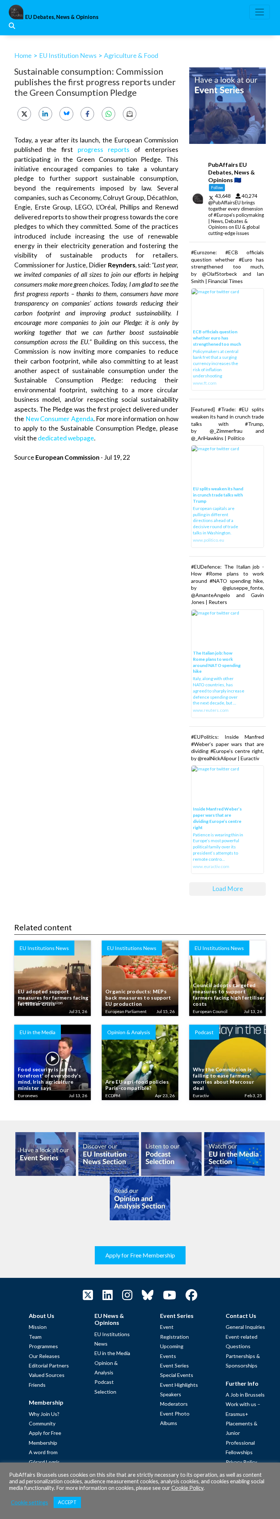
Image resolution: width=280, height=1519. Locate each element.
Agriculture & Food (131, 55)
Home (23, 55)
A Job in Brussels (245, 1395)
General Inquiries (245, 1327)
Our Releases (44, 1356)
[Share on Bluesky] (66, 114)
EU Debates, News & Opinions (61, 17)
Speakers (170, 1394)
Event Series (174, 1365)
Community (42, 1423)
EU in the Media (112, 1353)
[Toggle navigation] (259, 12)
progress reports (103, 149)
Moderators (174, 1404)
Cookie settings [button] (29, 1502)
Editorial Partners (49, 1365)
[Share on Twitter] (24, 114)
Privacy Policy (241, 1462)
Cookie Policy (187, 1488)
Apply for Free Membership (140, 1255)
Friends (37, 1385)
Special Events (176, 1375)
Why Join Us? (44, 1414)
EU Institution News (68, 55)
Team (35, 1337)
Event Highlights (179, 1385)
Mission (38, 1327)
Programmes (43, 1346)
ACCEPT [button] (67, 1502)
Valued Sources (47, 1375)
